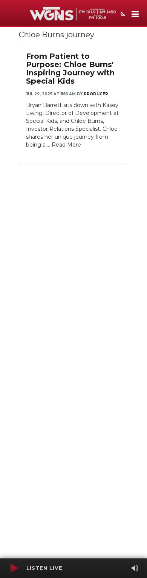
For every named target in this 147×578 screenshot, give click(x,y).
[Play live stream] (14, 568)
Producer (96, 94)
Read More (66, 144)
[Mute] (135, 568)
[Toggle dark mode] (122, 14)
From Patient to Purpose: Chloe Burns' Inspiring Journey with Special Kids (70, 68)
